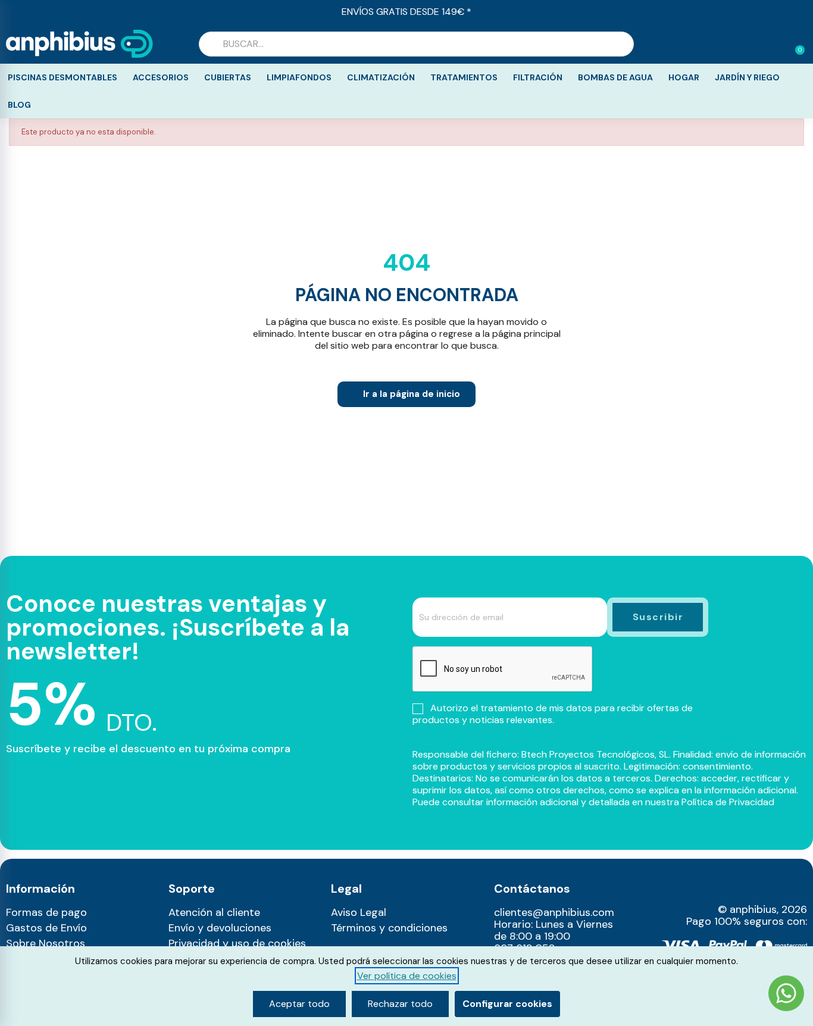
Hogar (683, 77)
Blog (19, 104)
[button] (794, 44)
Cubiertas (227, 77)
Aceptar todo (299, 1003)
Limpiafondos (299, 77)
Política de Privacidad (727, 802)
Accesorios (161, 77)
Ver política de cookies (406, 975)
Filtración (537, 77)
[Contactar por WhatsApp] (786, 994)
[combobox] (416, 44)
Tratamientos (464, 77)
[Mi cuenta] (776, 45)
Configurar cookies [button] (507, 1003)
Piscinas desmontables (62, 77)
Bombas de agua (615, 77)
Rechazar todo (400, 1003)
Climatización (381, 77)
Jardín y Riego (747, 77)
